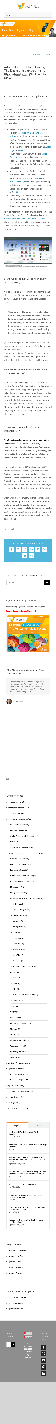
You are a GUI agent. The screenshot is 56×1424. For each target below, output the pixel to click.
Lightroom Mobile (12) (16, 1069)
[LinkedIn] (43, 1373)
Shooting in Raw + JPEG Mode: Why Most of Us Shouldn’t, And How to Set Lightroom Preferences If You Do (27, 1159)
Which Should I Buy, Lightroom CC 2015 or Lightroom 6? (24, 1133)
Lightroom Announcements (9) (19, 1063)
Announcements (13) (16, 814)
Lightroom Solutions (15, 1268)
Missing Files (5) (19, 949)
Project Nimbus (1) (15, 1097)
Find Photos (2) (18, 932)
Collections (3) (18, 921)
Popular (17, 1126)
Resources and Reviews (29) (20, 1023)
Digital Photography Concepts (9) (20, 847)
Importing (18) (18, 938)
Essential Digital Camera (17, 1250)
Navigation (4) (18, 961)
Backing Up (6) (18, 904)
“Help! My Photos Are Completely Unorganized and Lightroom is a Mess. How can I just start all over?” (27, 1173)
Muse (20, 150)
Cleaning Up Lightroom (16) (23, 915)
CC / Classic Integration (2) (20, 825)
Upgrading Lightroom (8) (19, 1052)
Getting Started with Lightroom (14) (23, 876)
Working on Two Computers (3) (24, 967)
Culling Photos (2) (19, 927)
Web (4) (15, 1006)
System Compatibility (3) (19, 1040)
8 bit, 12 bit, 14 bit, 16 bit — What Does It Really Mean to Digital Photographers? (28, 1209)
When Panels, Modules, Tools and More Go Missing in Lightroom (28, 1146)
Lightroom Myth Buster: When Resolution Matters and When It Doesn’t (26, 1221)
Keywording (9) (18, 944)
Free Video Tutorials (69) (19, 870)
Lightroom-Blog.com (15, 1273)
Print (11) (16, 989)
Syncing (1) (14, 1035)
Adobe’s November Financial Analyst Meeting (24, 218)
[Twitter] (43, 1353)
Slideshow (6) (18, 1001)
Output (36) (14, 972)
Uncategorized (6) (14, 1103)
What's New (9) (15, 842)
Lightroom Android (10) (19, 1074)
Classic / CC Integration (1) (20, 859)
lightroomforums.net (15, 1309)
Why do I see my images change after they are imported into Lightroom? (25, 1196)
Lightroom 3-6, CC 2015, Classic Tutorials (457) (25, 853)
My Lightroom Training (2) (19, 893)
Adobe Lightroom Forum (17, 1303)
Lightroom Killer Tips (15, 1256)
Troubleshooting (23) (18, 1046)
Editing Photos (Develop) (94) (21, 864)
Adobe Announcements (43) (18, 808)
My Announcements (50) (17, 1086)
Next (48, 54)
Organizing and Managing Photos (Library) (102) (28, 899)
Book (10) (16, 978)
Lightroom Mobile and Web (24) (22, 881)
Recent (38, 1126)
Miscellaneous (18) (17, 887)
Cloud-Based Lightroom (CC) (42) (20, 819)
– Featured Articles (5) (16, 802)
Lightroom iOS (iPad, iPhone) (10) (22, 1080)
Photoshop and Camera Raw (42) (20, 1091)
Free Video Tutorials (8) (18, 830)
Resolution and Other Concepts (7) (25, 995)
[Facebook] (43, 1347)
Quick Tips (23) (15, 1018)
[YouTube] (43, 1360)
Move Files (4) (18, 955)
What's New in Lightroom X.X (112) (21, 1108)
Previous (39, 54)
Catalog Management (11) (22, 910)
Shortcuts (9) (15, 1029)
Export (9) (16, 984)
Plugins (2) (14, 1012)
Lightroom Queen (14, 1262)
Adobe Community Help (17, 1298)
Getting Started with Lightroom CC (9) (24, 836)
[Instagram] (43, 1367)
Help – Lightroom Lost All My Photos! (22, 1184)
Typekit (15, 192)
